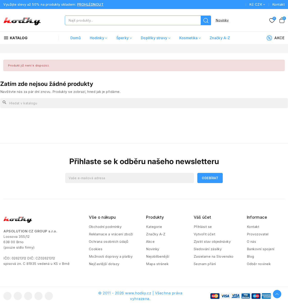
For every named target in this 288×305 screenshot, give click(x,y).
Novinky (222, 20)
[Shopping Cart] (282, 20)
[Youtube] (28, 296)
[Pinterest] (49, 296)
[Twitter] (18, 296)
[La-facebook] (7, 296)
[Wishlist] (272, 21)
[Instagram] (38, 296)
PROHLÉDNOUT (90, 4)
